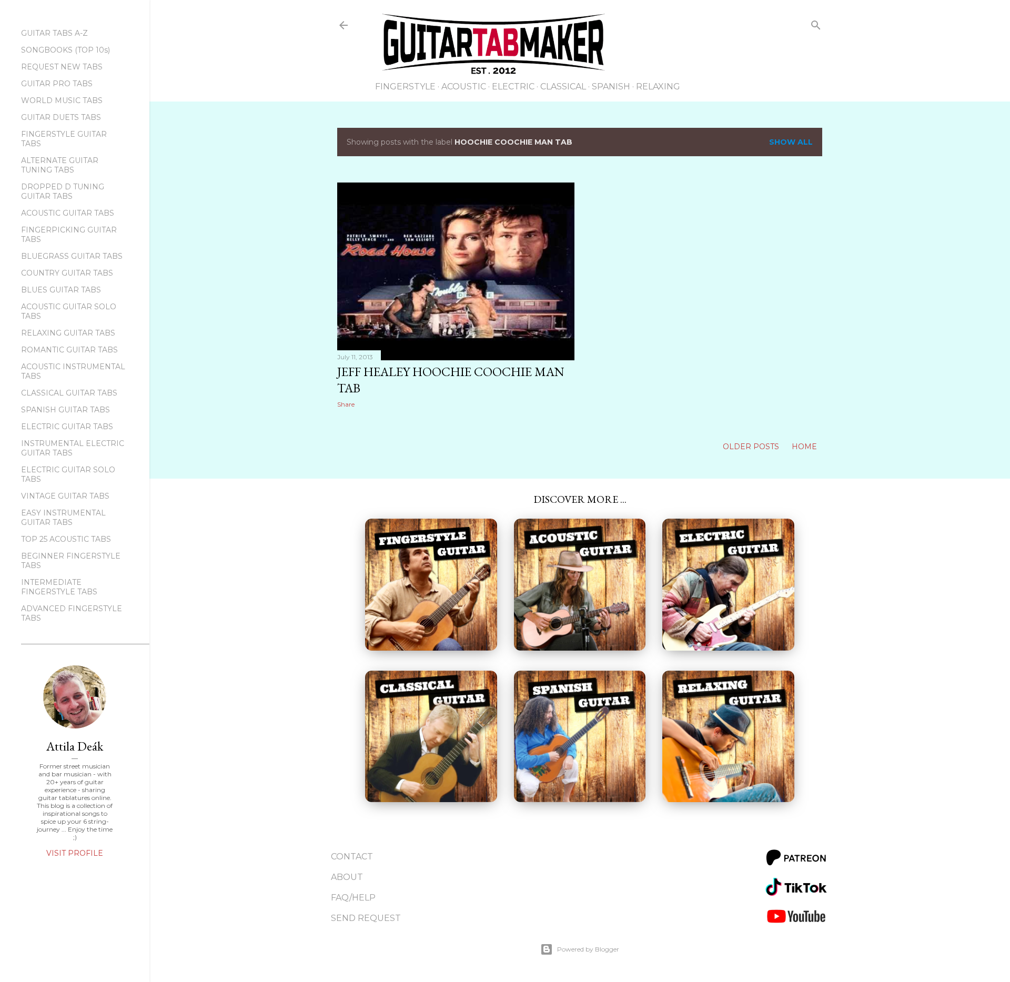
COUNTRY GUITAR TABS (67, 273)
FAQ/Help (353, 898)
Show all (791, 142)
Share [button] (346, 404)
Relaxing (658, 87)
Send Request (366, 918)
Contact (352, 857)
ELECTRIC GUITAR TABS (67, 426)
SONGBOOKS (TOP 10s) (65, 50)
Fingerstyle (405, 87)
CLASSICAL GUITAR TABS (69, 393)
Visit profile (74, 853)
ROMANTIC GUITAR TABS (69, 350)
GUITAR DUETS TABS (61, 117)
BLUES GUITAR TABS (61, 290)
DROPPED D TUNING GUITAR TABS (62, 191)
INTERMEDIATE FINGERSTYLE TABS (59, 587)
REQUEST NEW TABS (62, 67)
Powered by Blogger (588, 949)
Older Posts (752, 446)
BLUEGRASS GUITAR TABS (72, 256)
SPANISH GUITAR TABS (65, 409)
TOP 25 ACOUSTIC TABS (66, 539)
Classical (563, 87)
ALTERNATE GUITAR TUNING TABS (59, 165)
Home (804, 446)
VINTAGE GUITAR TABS (65, 496)
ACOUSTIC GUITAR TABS (67, 213)
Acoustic (463, 87)
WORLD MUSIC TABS (62, 100)
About (347, 877)
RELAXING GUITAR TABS (68, 333)
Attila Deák (74, 746)
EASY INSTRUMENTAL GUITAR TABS (63, 517)
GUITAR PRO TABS (57, 83)
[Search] (816, 27)
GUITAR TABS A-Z (54, 33)
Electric (513, 87)
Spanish (611, 87)
